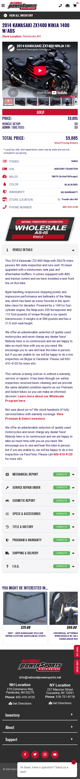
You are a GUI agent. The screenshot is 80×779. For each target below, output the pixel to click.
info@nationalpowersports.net (40, 677)
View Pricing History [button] (66, 143)
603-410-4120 (70, 207)
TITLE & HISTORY (39, 526)
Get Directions (21, 703)
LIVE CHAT (77, 666)
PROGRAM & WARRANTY (39, 540)
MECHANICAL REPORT (39, 474)
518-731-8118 (65, 697)
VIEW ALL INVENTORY (20, 15)
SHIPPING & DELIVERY (39, 553)
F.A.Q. (39, 566)
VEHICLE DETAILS (22, 249)
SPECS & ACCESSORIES (39, 513)
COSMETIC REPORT (39, 500)
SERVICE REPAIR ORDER (39, 487)
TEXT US (77, 651)
